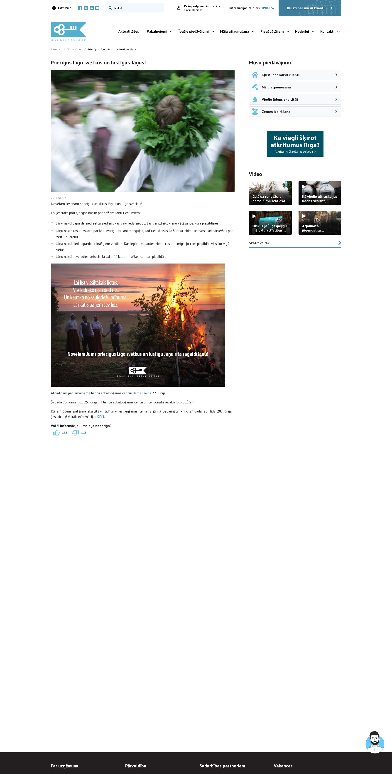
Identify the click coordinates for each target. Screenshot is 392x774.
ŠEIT (100, 416)
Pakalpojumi (157, 31)
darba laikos (142, 393)
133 (65, 433)
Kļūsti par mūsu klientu (306, 8)
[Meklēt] (109, 7)
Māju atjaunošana (234, 31)
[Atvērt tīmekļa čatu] (375, 742)
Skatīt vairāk (259, 243)
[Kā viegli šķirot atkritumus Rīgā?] (295, 143)
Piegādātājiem (272, 31)
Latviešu (63, 8)
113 (84, 433)
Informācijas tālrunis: (249, 8)
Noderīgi (302, 31)
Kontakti (327, 31)
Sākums (56, 49)
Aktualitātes (128, 31)
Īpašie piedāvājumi (194, 31)
